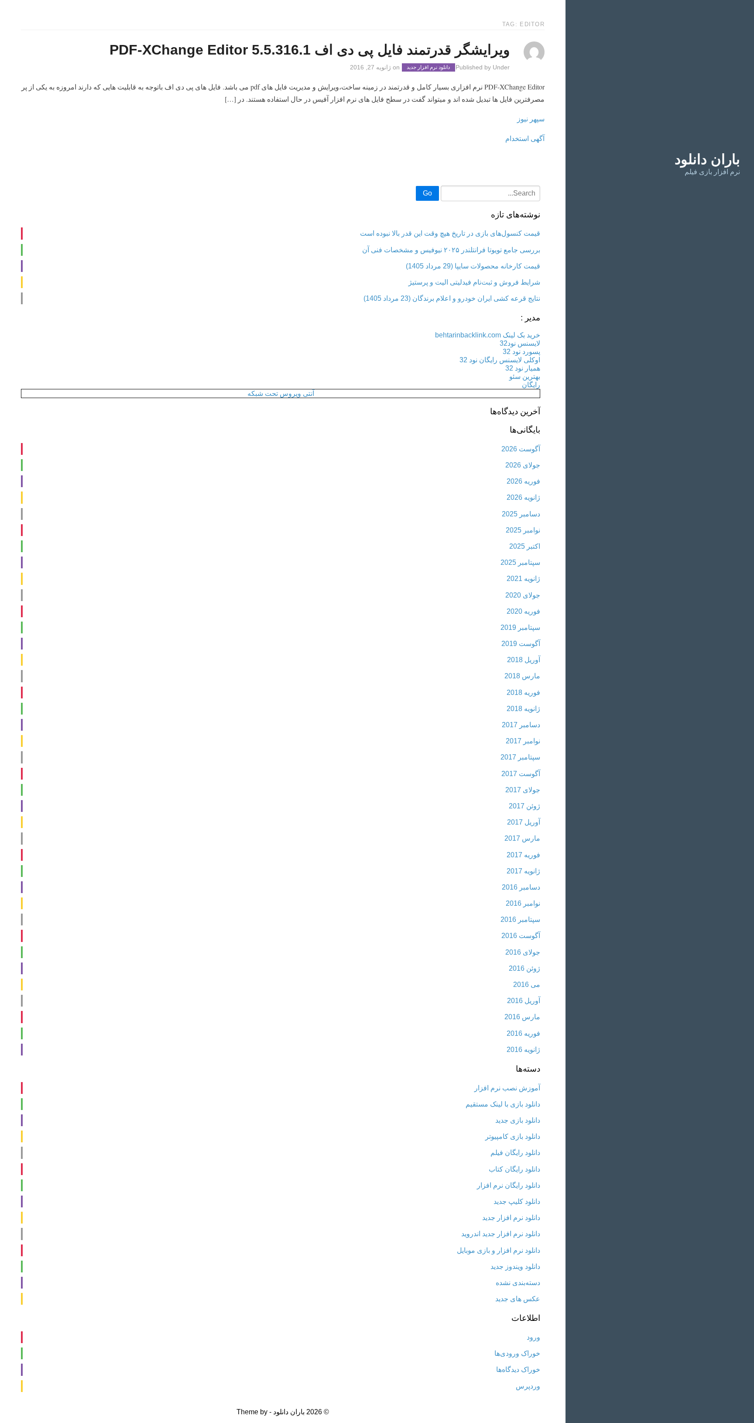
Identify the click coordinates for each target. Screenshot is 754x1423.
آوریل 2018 (523, 659)
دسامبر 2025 (521, 514)
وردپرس (528, 1386)
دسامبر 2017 (521, 725)
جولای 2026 (522, 465)
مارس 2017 (522, 838)
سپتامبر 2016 (520, 919)
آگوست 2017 (520, 773)
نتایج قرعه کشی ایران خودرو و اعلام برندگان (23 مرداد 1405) (451, 298)
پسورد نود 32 (521, 351)
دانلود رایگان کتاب (514, 1169)
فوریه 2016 (523, 1033)
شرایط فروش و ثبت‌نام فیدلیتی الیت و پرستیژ (474, 282)
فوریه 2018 (523, 692)
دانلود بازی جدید (517, 1120)
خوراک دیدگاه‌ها (518, 1369)
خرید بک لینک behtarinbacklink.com (487, 335)
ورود (533, 1337)
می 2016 (526, 984)
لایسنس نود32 (520, 343)
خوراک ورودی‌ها (517, 1353)
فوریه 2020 (523, 611)
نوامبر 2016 (523, 903)
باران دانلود (707, 159)
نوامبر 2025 (523, 530)
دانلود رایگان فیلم (515, 1152)
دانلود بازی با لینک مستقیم (503, 1104)
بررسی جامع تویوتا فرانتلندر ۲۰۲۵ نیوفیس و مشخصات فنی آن (451, 250)
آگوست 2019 (520, 643)
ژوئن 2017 (524, 806)
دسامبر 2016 (521, 887)
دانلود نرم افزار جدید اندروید (500, 1233)
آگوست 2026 (520, 449)
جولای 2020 (522, 595)
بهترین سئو (524, 376)
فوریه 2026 (523, 481)
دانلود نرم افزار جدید (428, 67)
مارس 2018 (522, 676)
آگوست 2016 (520, 935)
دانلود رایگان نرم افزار (508, 1185)
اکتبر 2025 (524, 546)
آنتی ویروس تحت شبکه (280, 393)
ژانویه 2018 (523, 708)
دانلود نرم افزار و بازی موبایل (498, 1250)
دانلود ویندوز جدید (515, 1266)
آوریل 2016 (523, 1000)
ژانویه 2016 (523, 1049)
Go (427, 193)
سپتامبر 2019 (520, 627)
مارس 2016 (522, 1017)
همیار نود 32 (522, 368)
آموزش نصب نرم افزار (507, 1088)
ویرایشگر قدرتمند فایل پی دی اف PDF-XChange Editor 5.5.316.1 (310, 50)
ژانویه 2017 (523, 871)
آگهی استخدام (525, 138)
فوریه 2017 (523, 855)
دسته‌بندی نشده (518, 1282)
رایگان (531, 384)
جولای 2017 (522, 790)
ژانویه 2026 (523, 497)
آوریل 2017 (523, 822)
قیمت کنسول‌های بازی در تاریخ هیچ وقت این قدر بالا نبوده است (450, 233)
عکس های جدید (517, 1299)
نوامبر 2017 (523, 741)
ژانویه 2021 (523, 578)
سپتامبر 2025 (520, 562)
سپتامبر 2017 (520, 757)
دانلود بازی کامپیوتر (512, 1136)
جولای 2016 (522, 952)
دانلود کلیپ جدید (517, 1201)
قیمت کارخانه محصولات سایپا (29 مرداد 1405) (473, 266)
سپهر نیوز (531, 118)
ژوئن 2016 (524, 968)
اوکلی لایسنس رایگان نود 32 (499, 360)
